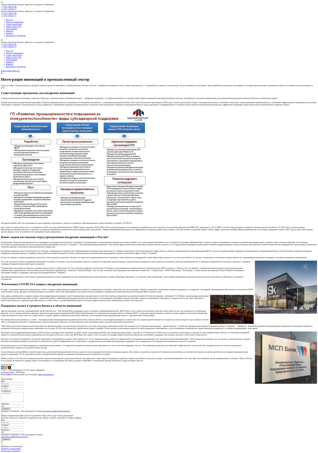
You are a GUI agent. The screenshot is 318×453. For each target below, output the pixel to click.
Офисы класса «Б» (14, 27)
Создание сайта (7, 372)
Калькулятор (10, 71)
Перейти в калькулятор (11, 449)
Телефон (5, 386)
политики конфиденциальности (56, 411)
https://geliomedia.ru (46, 374)
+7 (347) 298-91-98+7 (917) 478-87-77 (9, 8)
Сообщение (6, 391)
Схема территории (14, 24)
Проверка (5, 404)
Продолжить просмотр (10, 451)
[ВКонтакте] (2, 367)
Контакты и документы (16, 36)
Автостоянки (11, 29)
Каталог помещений (14, 22)
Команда (9, 33)
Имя (3, 381)
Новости (9, 31)
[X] (9, 367)
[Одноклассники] (5, 367)
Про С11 (9, 20)
